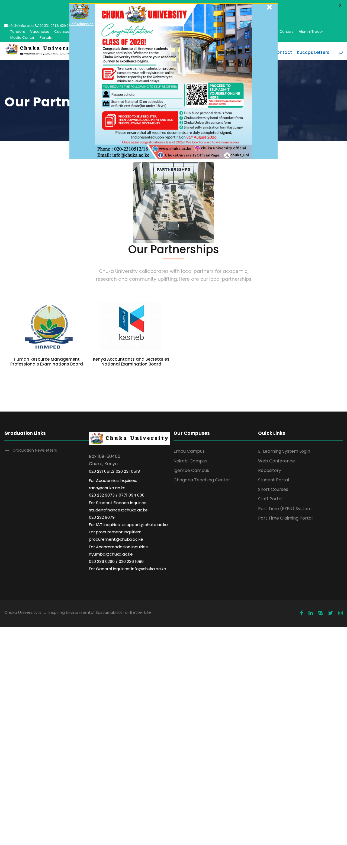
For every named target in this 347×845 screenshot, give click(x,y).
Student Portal (273, 480)
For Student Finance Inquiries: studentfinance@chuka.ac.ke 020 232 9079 (118, 510)
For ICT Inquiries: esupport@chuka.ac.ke (128, 524)
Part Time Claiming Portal (285, 518)
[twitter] (330, 613)
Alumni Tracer (311, 31)
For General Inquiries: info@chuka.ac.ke (127, 569)
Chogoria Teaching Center (202, 480)
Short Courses (273, 489)
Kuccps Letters (313, 52)
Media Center (22, 37)
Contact (282, 52)
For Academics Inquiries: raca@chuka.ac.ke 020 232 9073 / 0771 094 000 (116, 488)
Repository (269, 470)
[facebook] (301, 613)
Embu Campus (189, 451)
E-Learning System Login (284, 451)
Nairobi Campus (190, 461)
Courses (61, 31)
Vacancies (39, 31)
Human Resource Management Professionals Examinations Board (46, 361)
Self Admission (81, 24)
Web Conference (276, 461)
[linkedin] (311, 613)
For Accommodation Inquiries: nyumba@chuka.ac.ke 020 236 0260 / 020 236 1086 (119, 554)
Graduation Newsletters (34, 450)
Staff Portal (270, 499)
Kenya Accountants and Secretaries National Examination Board (131, 361)
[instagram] (340, 613)
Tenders (17, 31)
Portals (46, 37)
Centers (286, 31)
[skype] (320, 613)
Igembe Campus (191, 470)
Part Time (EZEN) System (284, 508)
